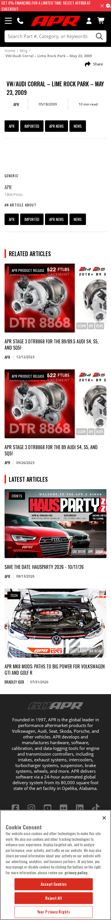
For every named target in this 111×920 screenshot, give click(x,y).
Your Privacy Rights (53, 912)
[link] (56, 298)
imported (31, 126)
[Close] (104, 818)
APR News (56, 126)
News (78, 126)
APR (12, 126)
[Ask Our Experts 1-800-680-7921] (20, 20)
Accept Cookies (54, 884)
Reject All (53, 898)
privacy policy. (77, 872)
